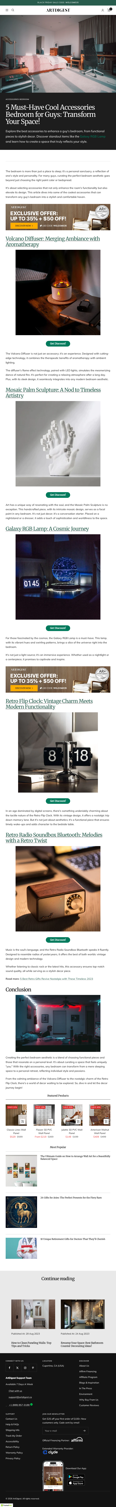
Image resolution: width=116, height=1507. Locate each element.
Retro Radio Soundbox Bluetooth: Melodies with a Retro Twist (54, 838)
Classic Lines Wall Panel (16, 1131)
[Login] (102, 10)
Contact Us (11, 1418)
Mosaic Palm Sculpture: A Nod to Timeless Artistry (53, 393)
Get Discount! (58, 343)
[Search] (13, 10)
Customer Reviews (89, 1405)
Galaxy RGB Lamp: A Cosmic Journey (47, 529)
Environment (85, 1394)
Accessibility (12, 1441)
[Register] (84, 1431)
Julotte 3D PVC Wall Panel (71, 1131)
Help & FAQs (12, 1424)
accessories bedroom (17, 99)
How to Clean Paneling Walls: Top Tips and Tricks (31, 1344)
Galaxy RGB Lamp (93, 136)
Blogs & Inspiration (89, 1382)
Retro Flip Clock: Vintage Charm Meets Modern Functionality (49, 704)
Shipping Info (12, 1430)
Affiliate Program (88, 1377)
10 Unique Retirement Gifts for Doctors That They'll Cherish (72, 1239)
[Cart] (108, 10)
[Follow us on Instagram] (25, 1368)
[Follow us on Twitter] (17, 1368)
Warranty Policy (14, 1452)
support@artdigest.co (20, 1397)
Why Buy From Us (88, 1399)
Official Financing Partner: (56, 1440)
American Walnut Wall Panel (100, 1131)
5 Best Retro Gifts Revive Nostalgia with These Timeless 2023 (56, 978)
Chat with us (15, 1390)
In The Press (85, 1388)
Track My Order (14, 1435)
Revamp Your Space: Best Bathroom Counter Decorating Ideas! (82, 1344)
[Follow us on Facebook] (9, 1368)
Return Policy (13, 1447)
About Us (84, 1365)
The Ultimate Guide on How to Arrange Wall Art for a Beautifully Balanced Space (75, 1157)
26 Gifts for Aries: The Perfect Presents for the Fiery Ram (71, 1197)
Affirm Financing (87, 1371)
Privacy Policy (13, 1458)
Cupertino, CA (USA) (53, 1365)
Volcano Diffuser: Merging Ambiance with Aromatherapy (53, 242)
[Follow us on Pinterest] (33, 1368)
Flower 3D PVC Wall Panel (44, 1131)
